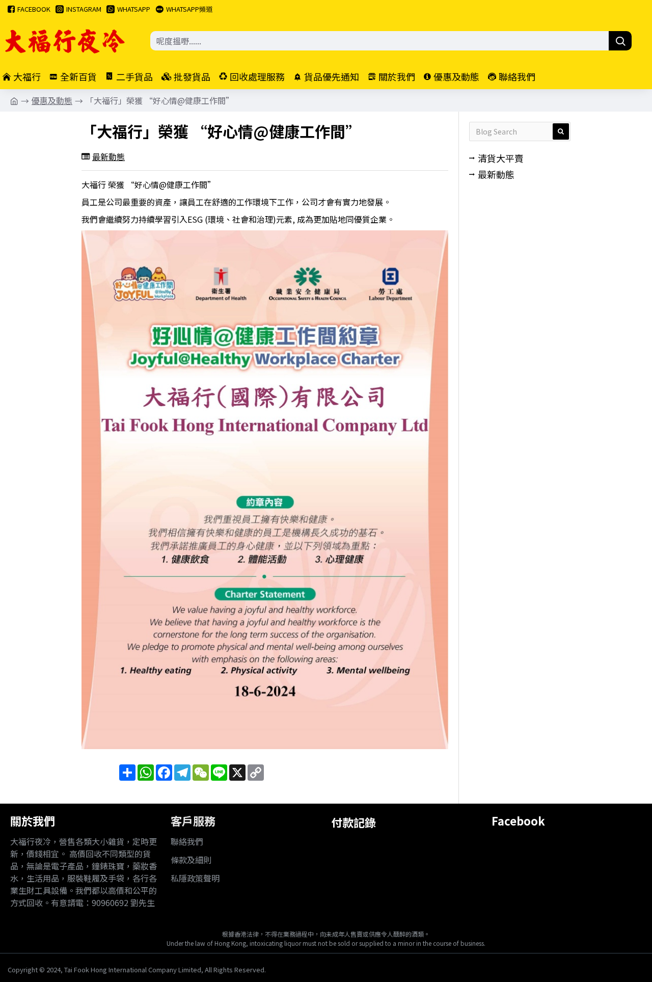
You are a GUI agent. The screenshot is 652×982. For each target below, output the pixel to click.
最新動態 (108, 156)
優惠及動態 (52, 100)
